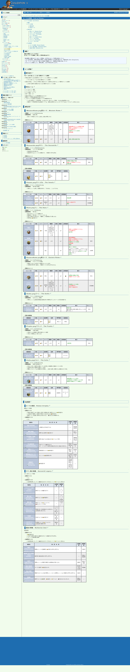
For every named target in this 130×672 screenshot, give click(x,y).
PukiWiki (5, 69)
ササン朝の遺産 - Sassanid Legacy (38, 46)
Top (4, 19)
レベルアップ (6, 32)
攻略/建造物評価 (8, 85)
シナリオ (6, 42)
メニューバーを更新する (8, 75)
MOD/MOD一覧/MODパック (10, 83)
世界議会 (5, 37)
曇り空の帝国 (7, 50)
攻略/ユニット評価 (8, 84)
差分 (31, 12)
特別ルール (32, 27)
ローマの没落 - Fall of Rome (32, 20)
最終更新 (56, 9)
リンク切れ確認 (6, 142)
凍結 (28, 12)
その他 (5, 66)
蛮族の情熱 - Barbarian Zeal (36, 48)
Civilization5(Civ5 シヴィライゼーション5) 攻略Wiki (13, 9)
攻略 (5, 61)
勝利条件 (32, 26)
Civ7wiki (5, 137)
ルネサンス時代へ (8, 47)
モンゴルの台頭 (7, 52)
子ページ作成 (50, 9)
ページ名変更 (46, 12)
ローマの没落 (45, 16)
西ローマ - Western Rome (36, 31)
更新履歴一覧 (6, 130)
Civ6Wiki (5, 136)
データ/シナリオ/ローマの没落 (35, 9)
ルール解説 (6, 23)
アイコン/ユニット (8, 103)
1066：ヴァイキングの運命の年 (11, 51)
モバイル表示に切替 (64, 9)
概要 (28, 22)
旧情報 (5, 70)
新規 (45, 9)
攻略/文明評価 (7, 79)
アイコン (5, 68)
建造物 (6, 28)
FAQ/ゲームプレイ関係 (8, 109)
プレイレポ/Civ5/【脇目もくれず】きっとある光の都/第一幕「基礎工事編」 (12, 81)
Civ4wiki (5, 135)
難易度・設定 (6, 39)
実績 (4, 41)
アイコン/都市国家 (8, 104)
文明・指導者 (7, 25)
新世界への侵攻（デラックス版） (11, 46)
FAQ (4, 21)
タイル (6, 58)
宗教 (4, 33)
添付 (41, 12)
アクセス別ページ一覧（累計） (10, 92)
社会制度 (5, 29)
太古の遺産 (6, 55)
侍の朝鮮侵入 (7, 53)
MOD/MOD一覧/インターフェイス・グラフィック (12, 117)
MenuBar (6, 122)
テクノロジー (7, 27)
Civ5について (6, 20)
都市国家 (5, 36)
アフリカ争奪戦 (7, 43)
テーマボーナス (7, 60)
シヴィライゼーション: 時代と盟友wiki (11, 138)
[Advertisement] (12, 173)
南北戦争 (6, 45)
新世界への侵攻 (7, 56)
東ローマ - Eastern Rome (36, 37)
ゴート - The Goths (34, 38)
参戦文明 (29, 29)
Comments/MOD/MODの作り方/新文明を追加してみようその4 (12, 120)
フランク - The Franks (35, 39)
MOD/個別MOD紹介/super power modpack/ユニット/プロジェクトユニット (12, 107)
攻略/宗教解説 (7, 88)
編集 (25, 12)
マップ (5, 38)
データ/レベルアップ (8, 128)
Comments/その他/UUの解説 (10, 126)
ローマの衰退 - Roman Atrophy (37, 45)
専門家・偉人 (6, 34)
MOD (5, 65)
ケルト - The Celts (34, 41)
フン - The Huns (33, 35)
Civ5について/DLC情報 (9, 87)
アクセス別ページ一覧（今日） (10, 91)
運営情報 (5, 72)
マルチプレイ (6, 64)
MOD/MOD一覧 (8, 82)
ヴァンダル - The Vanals (35, 34)
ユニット (6, 31)
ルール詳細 (30, 24)
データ (5, 24)
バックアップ (36, 12)
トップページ (26, 16)
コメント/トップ (7, 100)
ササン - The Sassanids (35, 32)
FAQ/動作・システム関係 (9, 124)
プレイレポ (6, 62)
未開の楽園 (6, 57)
